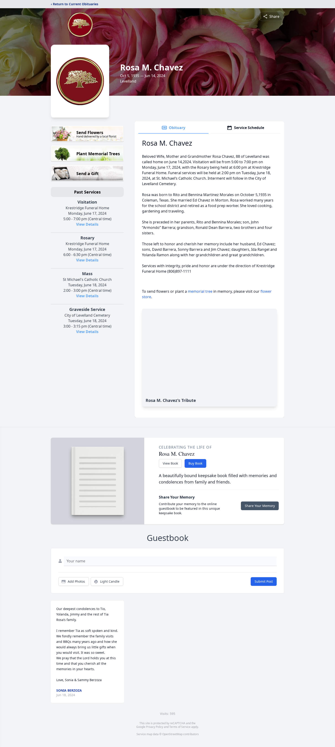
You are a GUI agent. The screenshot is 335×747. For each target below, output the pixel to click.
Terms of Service (180, 727)
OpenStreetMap (172, 734)
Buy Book (195, 463)
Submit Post (264, 581)
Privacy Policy (154, 727)
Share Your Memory (260, 506)
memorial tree (200, 291)
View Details (87, 224)
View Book (170, 463)
